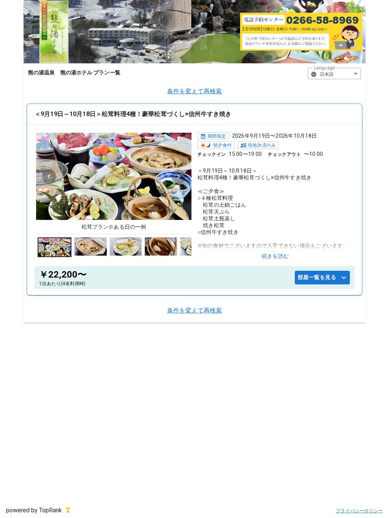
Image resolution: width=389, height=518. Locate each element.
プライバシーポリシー (359, 510)
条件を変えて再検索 (194, 91)
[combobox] (334, 73)
